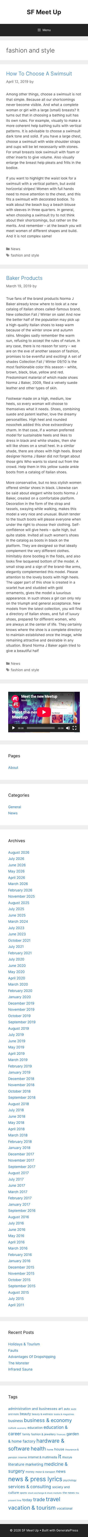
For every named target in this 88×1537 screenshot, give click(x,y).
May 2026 (16, 871)
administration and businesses (32, 1409)
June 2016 (16, 1229)
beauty (25, 1414)
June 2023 (17, 934)
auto (67, 1409)
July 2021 (16, 947)
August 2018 (18, 1104)
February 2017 (20, 1198)
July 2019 (16, 1035)
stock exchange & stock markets (45, 1493)
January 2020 (19, 997)
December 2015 (21, 1267)
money (30, 1471)
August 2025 (18, 903)
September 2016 (22, 1211)
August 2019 (18, 1028)
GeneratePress (67, 1530)
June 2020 (17, 966)
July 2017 (16, 1179)
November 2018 (21, 1085)
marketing (34, 1464)
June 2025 (17, 915)
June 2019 (16, 1041)
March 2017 (17, 1192)
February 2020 (20, 991)
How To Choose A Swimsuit (39, 73)
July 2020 (16, 959)
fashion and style (25, 255)
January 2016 (19, 1261)
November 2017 (21, 1160)
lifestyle (67, 1457)
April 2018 (16, 1129)
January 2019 (19, 1072)
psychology (70, 1480)
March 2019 (18, 1060)
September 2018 (21, 1097)
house (59, 1449)
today (27, 1500)
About (13, 768)
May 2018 (16, 1123)
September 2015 (21, 1286)
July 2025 (16, 909)
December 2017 (21, 1154)
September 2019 (22, 1022)
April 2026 (16, 878)
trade (39, 1499)
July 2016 (16, 1223)
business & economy (48, 1420)
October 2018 (19, 1091)
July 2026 (16, 859)
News (15, 249)
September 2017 (21, 1167)
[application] (44, 712)
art (60, 1409)
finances (61, 1434)
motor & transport (45, 1471)
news (61, 1471)
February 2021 (20, 953)
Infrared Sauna (20, 1369)
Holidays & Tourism (24, 1344)
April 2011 (16, 1305)
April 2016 (16, 1242)
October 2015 (19, 1280)
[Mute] (68, 728)
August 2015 (18, 1292)
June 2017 (16, 1185)
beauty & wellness (42, 1414)
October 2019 (19, 1016)
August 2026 (18, 852)
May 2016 (16, 1236)
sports (23, 1492)
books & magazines (64, 1414)
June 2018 (16, 1116)
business (15, 1421)
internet (22, 1457)
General (14, 807)
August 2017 (18, 1173)
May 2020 (16, 972)
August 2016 (18, 1217)
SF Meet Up (44, 12)
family (26, 1434)
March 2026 (18, 884)
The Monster (18, 1363)
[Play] (13, 728)
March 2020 (18, 984)
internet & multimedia (42, 1457)
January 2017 (19, 1204)
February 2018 (20, 1142)
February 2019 (20, 1066)
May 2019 (16, 1047)
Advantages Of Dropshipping (31, 1357)
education (35, 1428)
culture (12, 1427)
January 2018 (19, 1148)
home (50, 1449)
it (59, 1456)
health (38, 1448)
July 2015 (16, 1299)
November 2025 (21, 896)
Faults (13, 1350)
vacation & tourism (32, 1507)
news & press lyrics (35, 1479)
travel (53, 1499)
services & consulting (29, 1486)
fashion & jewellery (43, 1434)
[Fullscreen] (74, 728)
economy (21, 1428)
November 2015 (21, 1273)
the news (69, 1492)
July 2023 (16, 928)
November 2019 (21, 1009)
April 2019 (16, 1054)
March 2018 (17, 1135)
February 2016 (20, 1255)
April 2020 (16, 978)
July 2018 (16, 1110)
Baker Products (24, 278)
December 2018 (21, 1079)
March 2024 (18, 921)
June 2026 (17, 865)
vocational (64, 1508)
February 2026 (20, 890)
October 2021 (19, 940)
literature (16, 1464)
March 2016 (18, 1248)
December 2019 (21, 1003)
